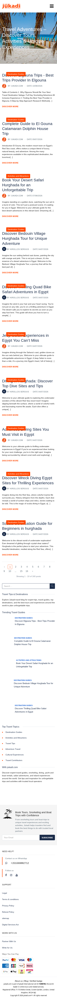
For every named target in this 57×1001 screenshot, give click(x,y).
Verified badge (36, 981)
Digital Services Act (10, 925)
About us (19, 981)
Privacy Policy (8, 906)
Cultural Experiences (15, 755)
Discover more (10, 106)
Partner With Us (9, 941)
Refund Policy (8, 912)
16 (27, 571)
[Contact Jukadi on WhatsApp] (6, 863)
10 (10, 571)
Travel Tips (10, 743)
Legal (4, 893)
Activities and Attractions (18, 176)
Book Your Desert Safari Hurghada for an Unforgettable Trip (23, 185)
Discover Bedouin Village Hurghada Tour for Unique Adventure (24, 238)
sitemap (5, 918)
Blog (26, 981)
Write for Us (7, 948)
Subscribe (47, 838)
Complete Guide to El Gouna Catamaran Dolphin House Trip (27, 129)
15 (21, 571)
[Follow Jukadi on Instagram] (11, 875)
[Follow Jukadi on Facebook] (6, 875)
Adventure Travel (12, 749)
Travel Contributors (14, 760)
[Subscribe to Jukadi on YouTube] (17, 875)
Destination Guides (16, 74)
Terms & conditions (10, 899)
